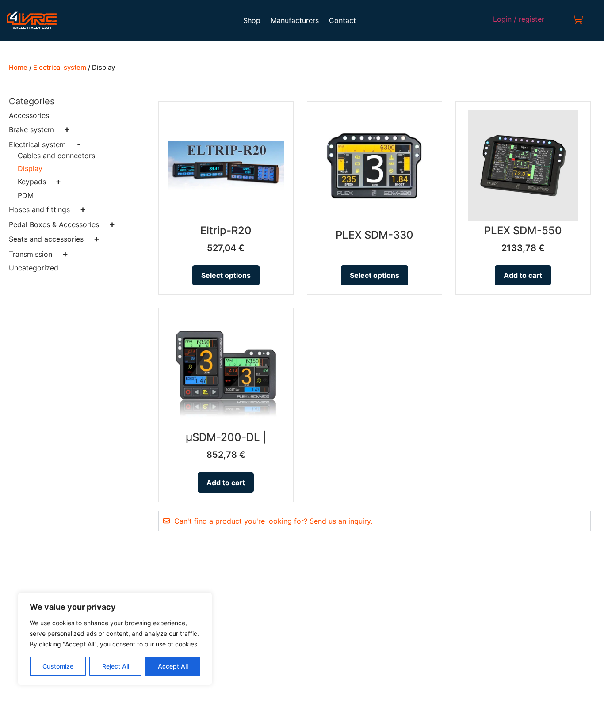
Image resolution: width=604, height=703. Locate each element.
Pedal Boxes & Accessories (62, 224)
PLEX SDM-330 (374, 234)
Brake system (39, 129)
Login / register (518, 19)
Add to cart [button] (523, 275)
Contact (342, 20)
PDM (26, 195)
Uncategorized (33, 267)
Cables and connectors (56, 155)
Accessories (29, 115)
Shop (251, 20)
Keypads (39, 181)
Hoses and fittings (47, 209)
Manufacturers (295, 20)
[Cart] (578, 20)
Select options (226, 275)
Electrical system (59, 68)
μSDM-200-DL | (226, 437)
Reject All (115, 666)
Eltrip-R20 (226, 230)
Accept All (173, 666)
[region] (115, 639)
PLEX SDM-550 (523, 230)
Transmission (38, 254)
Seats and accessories (54, 239)
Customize (57, 666)
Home (18, 68)
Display (30, 168)
